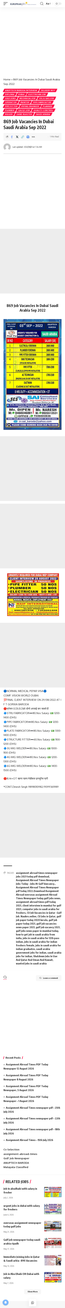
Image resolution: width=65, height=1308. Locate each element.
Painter (25, 102)
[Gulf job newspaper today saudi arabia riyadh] (53, 1243)
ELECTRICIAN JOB (37, 94)
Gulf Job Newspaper (16, 1158)
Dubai (21, 94)
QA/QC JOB (24, 110)
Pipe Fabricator (42, 102)
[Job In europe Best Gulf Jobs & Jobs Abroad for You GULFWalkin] (24, 3)
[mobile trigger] (6, 3)
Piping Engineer (30, 106)
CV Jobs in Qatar (46, 916)
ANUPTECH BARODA (16, 1162)
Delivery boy (48, 90)
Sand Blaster (24, 114)
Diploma (9, 94)
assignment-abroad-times (20, 1154)
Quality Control (43, 110)
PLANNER (47, 106)
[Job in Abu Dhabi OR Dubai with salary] (53, 1277)
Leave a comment (50, 978)
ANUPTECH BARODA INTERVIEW (21, 90)
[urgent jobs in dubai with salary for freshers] (53, 1209)
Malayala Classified (15, 1167)
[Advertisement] (32, 41)
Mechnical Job (27, 98)
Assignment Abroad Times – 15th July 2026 (29, 1140)
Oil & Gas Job (46, 98)
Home (7, 79)
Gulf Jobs (10, 98)
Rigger (9, 114)
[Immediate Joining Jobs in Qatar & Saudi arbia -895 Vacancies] (53, 1260)
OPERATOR (11, 102)
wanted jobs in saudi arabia (31, 963)
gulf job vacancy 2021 (48, 927)
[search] (41, 3)
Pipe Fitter (11, 106)
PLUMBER (9, 110)
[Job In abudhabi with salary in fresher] (53, 1192)
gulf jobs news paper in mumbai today (37, 930)
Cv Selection (11, 1149)
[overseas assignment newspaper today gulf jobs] (53, 1226)
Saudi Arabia (43, 114)
